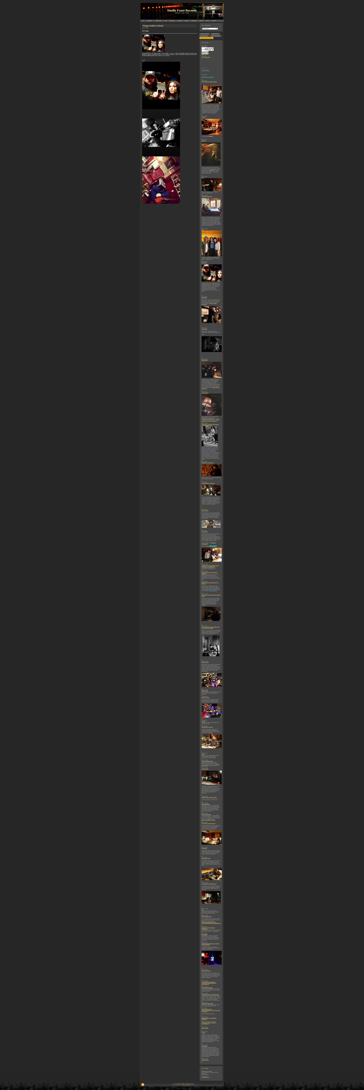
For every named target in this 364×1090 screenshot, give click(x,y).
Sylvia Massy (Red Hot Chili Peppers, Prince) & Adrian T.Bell (210, 425)
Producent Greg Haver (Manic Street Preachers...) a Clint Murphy (210, 566)
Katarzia (203, 140)
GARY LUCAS (205, 769)
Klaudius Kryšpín (205, 697)
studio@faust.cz (205, 1077)
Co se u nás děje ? (206, 57)
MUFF (203, 754)
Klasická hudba (205, 1059)
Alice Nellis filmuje (206, 804)
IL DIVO (203, 1032)
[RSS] (142, 1084)
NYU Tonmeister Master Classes (209, 81)
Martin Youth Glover (206, 970)
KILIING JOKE (205, 1028)
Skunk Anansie (205, 393)
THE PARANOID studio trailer (208, 982)
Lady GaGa (204, 1046)
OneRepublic (205, 531)
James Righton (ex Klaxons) (208, 483)
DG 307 (203, 721)
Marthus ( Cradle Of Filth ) (208, 1003)
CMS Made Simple (186, 1084)
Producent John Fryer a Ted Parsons (210, 994)
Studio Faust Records (182, 10)
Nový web (204, 46)
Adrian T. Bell (205, 690)
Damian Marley (205, 510)
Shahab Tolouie (205, 662)
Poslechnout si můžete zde (208, 418)
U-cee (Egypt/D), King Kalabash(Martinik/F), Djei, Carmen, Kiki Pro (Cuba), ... (211, 1010)
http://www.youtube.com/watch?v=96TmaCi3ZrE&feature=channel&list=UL (211, 923)
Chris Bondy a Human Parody (208, 823)
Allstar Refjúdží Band (206, 916)
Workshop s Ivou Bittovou (207, 462)
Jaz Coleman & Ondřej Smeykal (209, 883)
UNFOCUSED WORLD (207, 987)
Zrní (203, 909)
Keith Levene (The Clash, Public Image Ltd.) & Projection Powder (210, 627)
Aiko (203, 177)
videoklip (212, 169)
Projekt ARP (204, 848)
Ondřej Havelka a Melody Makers (209, 797)
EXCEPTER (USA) (206, 858)
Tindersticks (204, 329)
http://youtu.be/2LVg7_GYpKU (208, 820)
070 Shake (204, 262)
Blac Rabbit (204, 297)
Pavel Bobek (204, 934)
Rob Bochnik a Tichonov (207, 727)
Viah (203, 229)
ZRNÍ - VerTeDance (206, 814)
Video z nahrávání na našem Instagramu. (211, 420)
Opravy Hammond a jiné (207, 761)
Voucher (203, 117)
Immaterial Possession (207, 196)
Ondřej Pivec (205, 360)
